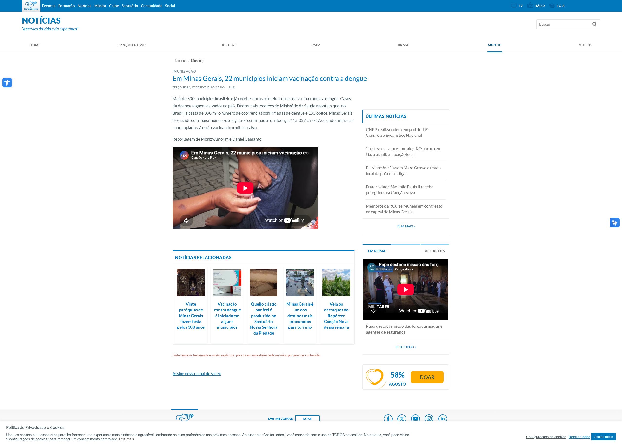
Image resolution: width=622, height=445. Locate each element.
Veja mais (406, 226)
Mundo (495, 45)
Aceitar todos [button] (603, 436)
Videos (585, 45)
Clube (114, 6)
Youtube (415, 419)
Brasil (404, 45)
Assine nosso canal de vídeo (197, 373)
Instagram (429, 419)
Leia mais (126, 439)
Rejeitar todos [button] (579, 437)
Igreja (228, 45)
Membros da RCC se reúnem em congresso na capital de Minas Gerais (404, 209)
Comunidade (151, 6)
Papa (316, 45)
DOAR (307, 418)
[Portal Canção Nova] (31, 6)
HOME (35, 45)
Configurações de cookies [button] (546, 437)
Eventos (48, 6)
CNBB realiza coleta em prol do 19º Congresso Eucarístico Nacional (397, 132)
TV (521, 5)
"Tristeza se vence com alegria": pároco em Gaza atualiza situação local (403, 151)
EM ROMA (377, 251)
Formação (66, 6)
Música (100, 6)
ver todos (405, 347)
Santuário (130, 6)
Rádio (540, 5)
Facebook (388, 419)
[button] (7, 82)
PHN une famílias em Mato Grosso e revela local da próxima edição (403, 170)
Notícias (180, 61)
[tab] (376, 250)
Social (170, 6)
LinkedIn (443, 419)
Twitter (402, 419)
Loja (561, 5)
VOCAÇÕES (435, 251)
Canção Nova (131, 45)
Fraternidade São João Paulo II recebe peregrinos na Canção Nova (399, 189)
